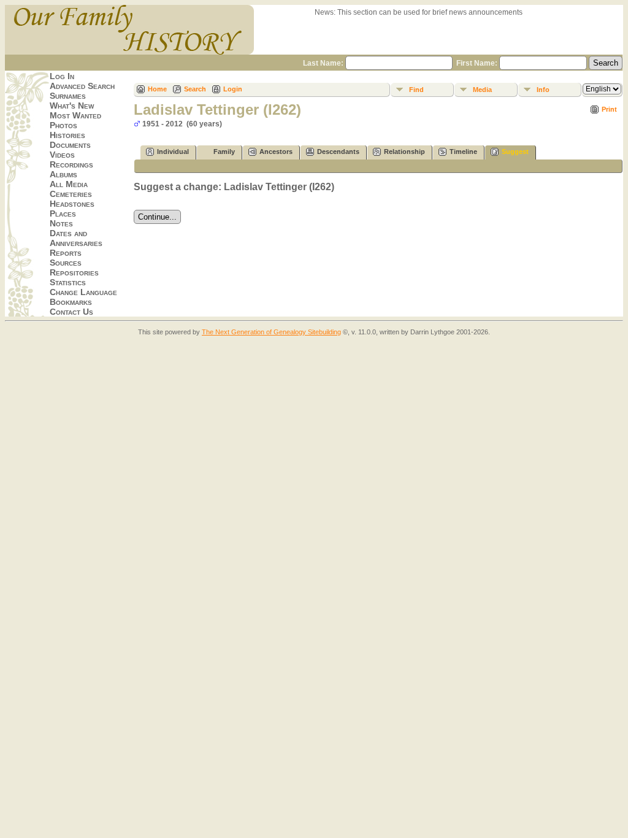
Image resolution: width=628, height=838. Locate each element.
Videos (62, 155)
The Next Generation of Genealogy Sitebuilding (271, 332)
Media (482, 89)
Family (224, 151)
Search (195, 89)
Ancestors (276, 151)
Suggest (515, 151)
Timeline (463, 151)
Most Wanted (75, 115)
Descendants (338, 151)
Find (416, 89)
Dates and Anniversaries (76, 238)
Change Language (83, 292)
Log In (62, 76)
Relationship (404, 151)
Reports (66, 253)
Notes (61, 223)
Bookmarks (71, 302)
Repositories (74, 272)
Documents (70, 145)
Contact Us (71, 312)
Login (232, 89)
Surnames (68, 96)
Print (609, 109)
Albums (63, 174)
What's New (72, 105)
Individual (173, 151)
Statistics (68, 282)
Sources (66, 262)
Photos (63, 125)
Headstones (72, 204)
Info (543, 89)
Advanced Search (82, 86)
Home (157, 89)
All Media (69, 184)
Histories (67, 135)
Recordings (71, 164)
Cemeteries (71, 194)
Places (63, 213)
